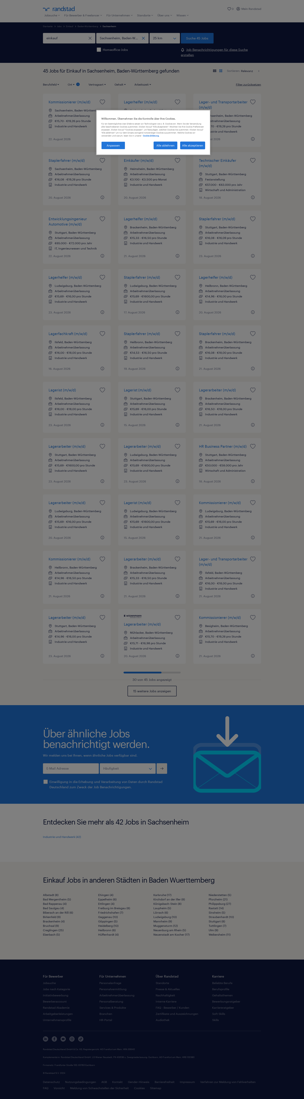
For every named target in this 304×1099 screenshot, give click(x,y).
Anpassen (113, 145)
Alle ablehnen (165, 145)
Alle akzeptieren (192, 145)
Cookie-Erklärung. (151, 136)
